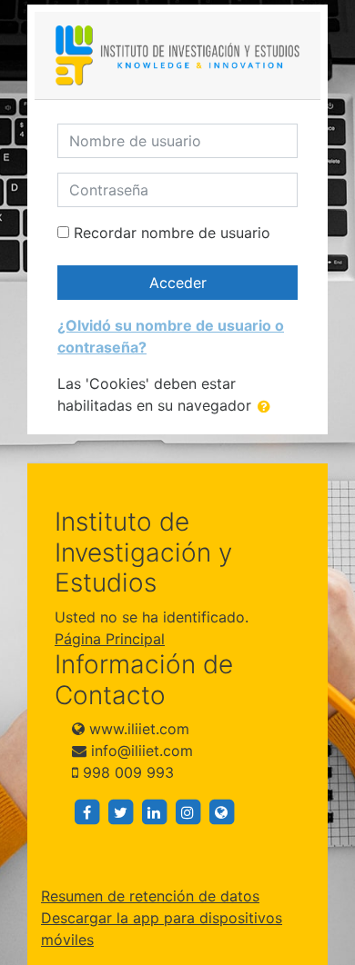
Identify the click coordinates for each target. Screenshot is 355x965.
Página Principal (110, 639)
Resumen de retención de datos (150, 896)
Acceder (178, 283)
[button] (267, 406)
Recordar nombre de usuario (172, 233)
